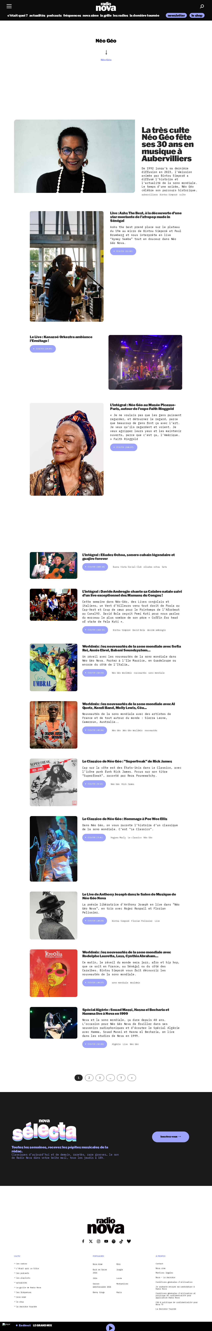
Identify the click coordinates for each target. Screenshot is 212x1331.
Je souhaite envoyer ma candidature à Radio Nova (175, 1288)
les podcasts (22, 1273)
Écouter (124, 251)
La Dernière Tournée (166, 1309)
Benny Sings (99, 1292)
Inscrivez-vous (168, 1136)
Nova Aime (98, 1264)
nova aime (91, 15)
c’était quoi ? (17, 15)
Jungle (119, 1269)
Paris (119, 1292)
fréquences (72, 15)
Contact (159, 1264)
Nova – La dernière (165, 1277)
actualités (37, 15)
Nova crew (160, 1268)
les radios (120, 15)
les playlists (23, 1278)
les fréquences (23, 1292)
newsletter (176, 15)
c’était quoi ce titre (27, 1268)
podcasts (54, 15)
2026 (95, 1278)
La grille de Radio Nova (28, 1288)
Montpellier (122, 1284)
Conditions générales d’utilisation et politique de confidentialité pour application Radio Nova (176, 1295)
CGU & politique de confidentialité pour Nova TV (177, 1303)
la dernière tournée (144, 15)
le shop (197, 15)
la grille (106, 15)
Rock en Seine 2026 (100, 1271)
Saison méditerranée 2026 (102, 1285)
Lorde (119, 1278)
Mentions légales (164, 1273)
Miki (118, 1264)
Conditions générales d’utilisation (174, 1282)
